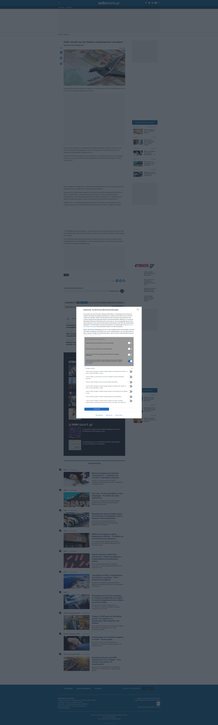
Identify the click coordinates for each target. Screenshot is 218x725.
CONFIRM (97, 409)
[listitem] (109, 339)
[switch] (130, 343)
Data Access (109, 415)
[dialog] (109, 362)
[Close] (138, 310)
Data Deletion (99, 415)
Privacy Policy (118, 415)
